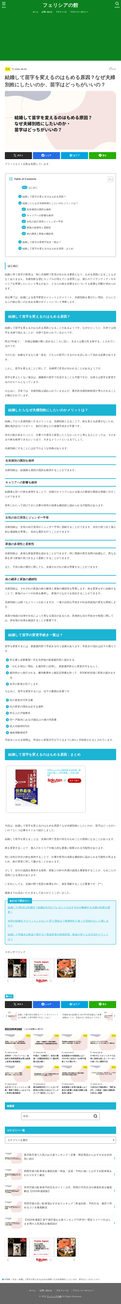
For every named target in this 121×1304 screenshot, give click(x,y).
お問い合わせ (47, 12)
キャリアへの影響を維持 (40, 215)
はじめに (33, 187)
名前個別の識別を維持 (39, 209)
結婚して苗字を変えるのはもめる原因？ (44, 196)
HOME (7, 1279)
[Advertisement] (60, 38)
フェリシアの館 (60, 5)
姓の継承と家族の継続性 (40, 233)
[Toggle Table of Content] (108, 179)
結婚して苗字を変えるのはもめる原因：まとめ (47, 248)
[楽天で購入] (64, 780)
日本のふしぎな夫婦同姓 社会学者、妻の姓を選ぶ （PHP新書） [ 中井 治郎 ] (64, 772)
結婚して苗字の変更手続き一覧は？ (41, 242)
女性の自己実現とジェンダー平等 (45, 221)
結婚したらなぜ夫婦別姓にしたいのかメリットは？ (50, 203)
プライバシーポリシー (79, 12)
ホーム (35, 12)
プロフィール (61, 12)
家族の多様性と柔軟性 (39, 227)
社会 (8, 69)
